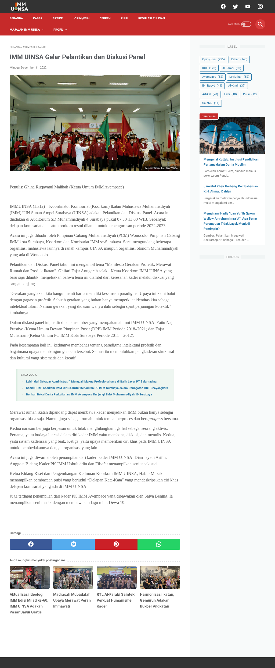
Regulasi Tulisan (151, 18)
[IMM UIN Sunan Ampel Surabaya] (23, 6)
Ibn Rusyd (212, 85)
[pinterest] (116, 544)
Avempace (212, 76)
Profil (58, 29)
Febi (230, 94)
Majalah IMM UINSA (25, 29)
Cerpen (105, 18)
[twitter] (235, 6)
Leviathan (239, 76)
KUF (209, 68)
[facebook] (222, 6)
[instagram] (259, 6)
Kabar (37, 18)
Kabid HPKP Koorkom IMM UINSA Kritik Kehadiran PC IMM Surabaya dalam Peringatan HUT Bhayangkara (97, 388)
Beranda (16, 18)
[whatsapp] (159, 544)
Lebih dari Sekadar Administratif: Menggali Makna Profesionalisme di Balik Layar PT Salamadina (91, 381)
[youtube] (247, 6)
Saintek (210, 103)
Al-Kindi (236, 85)
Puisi (124, 18)
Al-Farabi (231, 68)
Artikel (58, 18)
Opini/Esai (81, 18)
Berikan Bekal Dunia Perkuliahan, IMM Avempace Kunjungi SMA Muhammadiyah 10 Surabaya (89, 394)
